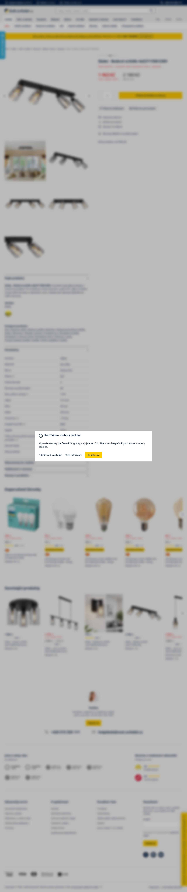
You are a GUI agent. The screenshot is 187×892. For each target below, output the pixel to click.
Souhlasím (93, 455)
